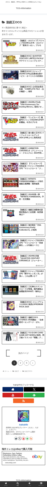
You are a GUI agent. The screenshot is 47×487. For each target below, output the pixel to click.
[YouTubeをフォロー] (13, 395)
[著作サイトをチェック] (13, 389)
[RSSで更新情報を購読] (23, 400)
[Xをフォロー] (34, 389)
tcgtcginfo (23, 425)
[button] (42, 357)
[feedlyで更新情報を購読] (34, 395)
